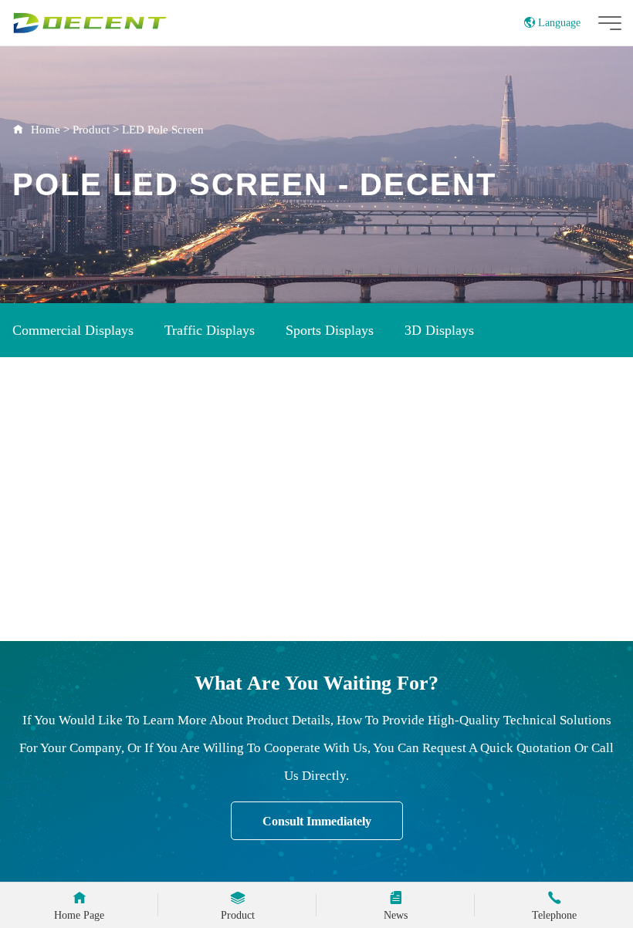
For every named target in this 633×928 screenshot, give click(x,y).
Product (91, 129)
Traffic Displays (209, 330)
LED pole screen (423, 439)
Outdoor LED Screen (220, 385)
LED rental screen (66, 494)
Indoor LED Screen (365, 385)
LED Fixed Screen (162, 439)
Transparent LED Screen (520, 385)
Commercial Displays (73, 330)
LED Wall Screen (294, 439)
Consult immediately (316, 821)
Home (45, 129)
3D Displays (439, 330)
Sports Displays (330, 330)
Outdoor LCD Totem (71, 385)
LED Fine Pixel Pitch (212, 494)
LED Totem (45, 439)
